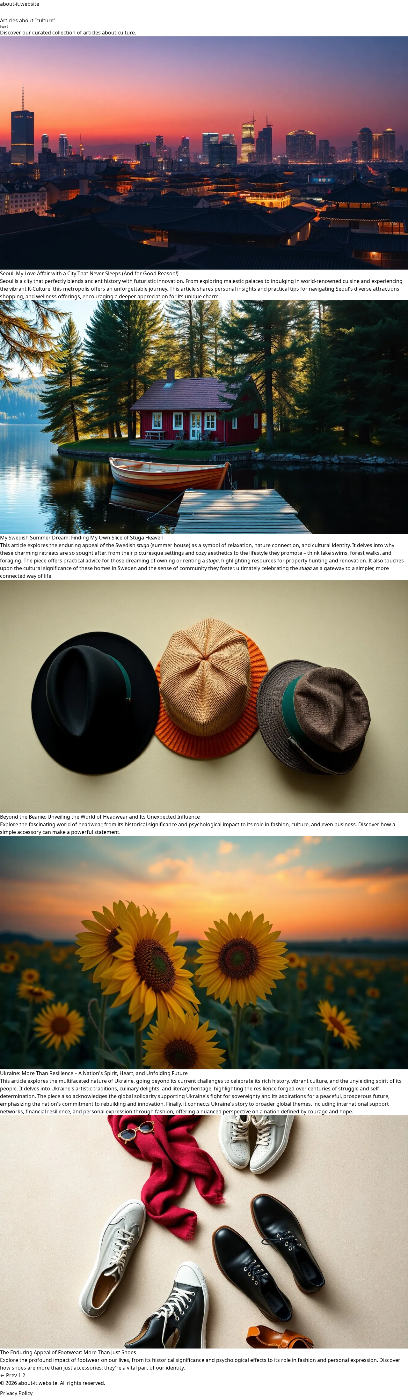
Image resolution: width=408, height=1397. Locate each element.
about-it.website (19, 3)
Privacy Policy (16, 1393)
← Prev (8, 1375)
